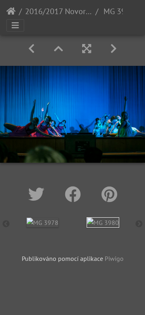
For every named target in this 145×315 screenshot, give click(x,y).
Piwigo (114, 258)
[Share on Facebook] (75, 194)
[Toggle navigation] (15, 25)
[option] (42, 222)
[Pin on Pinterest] (109, 194)
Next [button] (139, 224)
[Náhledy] (58, 48)
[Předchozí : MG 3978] (31, 48)
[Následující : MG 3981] (113, 48)
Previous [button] (6, 224)
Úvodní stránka (11, 11)
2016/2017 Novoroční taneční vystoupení (58, 11)
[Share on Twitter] (38, 194)
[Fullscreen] (86, 48)
